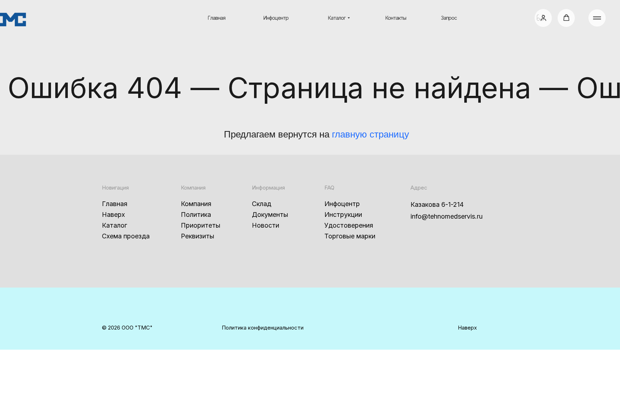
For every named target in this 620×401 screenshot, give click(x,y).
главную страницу (370, 134)
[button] (543, 17)
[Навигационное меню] (597, 18)
